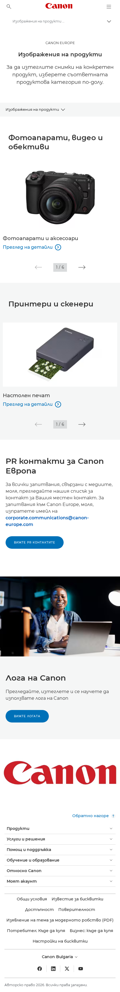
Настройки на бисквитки (60, 941)
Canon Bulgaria (58, 956)
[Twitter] (67, 968)
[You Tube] (80, 968)
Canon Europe (60, 43)
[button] (38, 267)
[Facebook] (39, 968)
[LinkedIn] (53, 968)
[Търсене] (8, 6)
